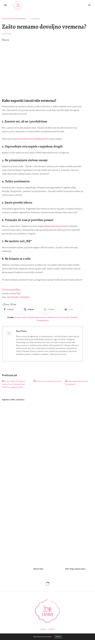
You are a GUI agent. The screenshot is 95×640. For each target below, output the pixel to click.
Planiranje (64, 317)
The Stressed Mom (11, 290)
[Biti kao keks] (47, 472)
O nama (43, 629)
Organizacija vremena (18, 18)
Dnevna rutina (21, 317)
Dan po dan (6, 18)
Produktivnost (42, 320)
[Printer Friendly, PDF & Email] (9, 304)
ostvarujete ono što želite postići (32, 139)
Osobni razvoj (53, 317)
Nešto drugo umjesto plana (75, 569)
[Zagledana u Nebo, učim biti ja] (16, 388)
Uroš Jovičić (12, 297)
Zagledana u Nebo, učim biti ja (13, 399)
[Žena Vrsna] (18, 5)
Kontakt (51, 629)
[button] (12, 309)
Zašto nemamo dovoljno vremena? (44, 27)
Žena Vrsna (7, 33)
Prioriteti (73, 317)
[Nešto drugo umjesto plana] (79, 472)
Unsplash (24, 297)
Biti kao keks (38, 569)
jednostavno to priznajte (55, 226)
